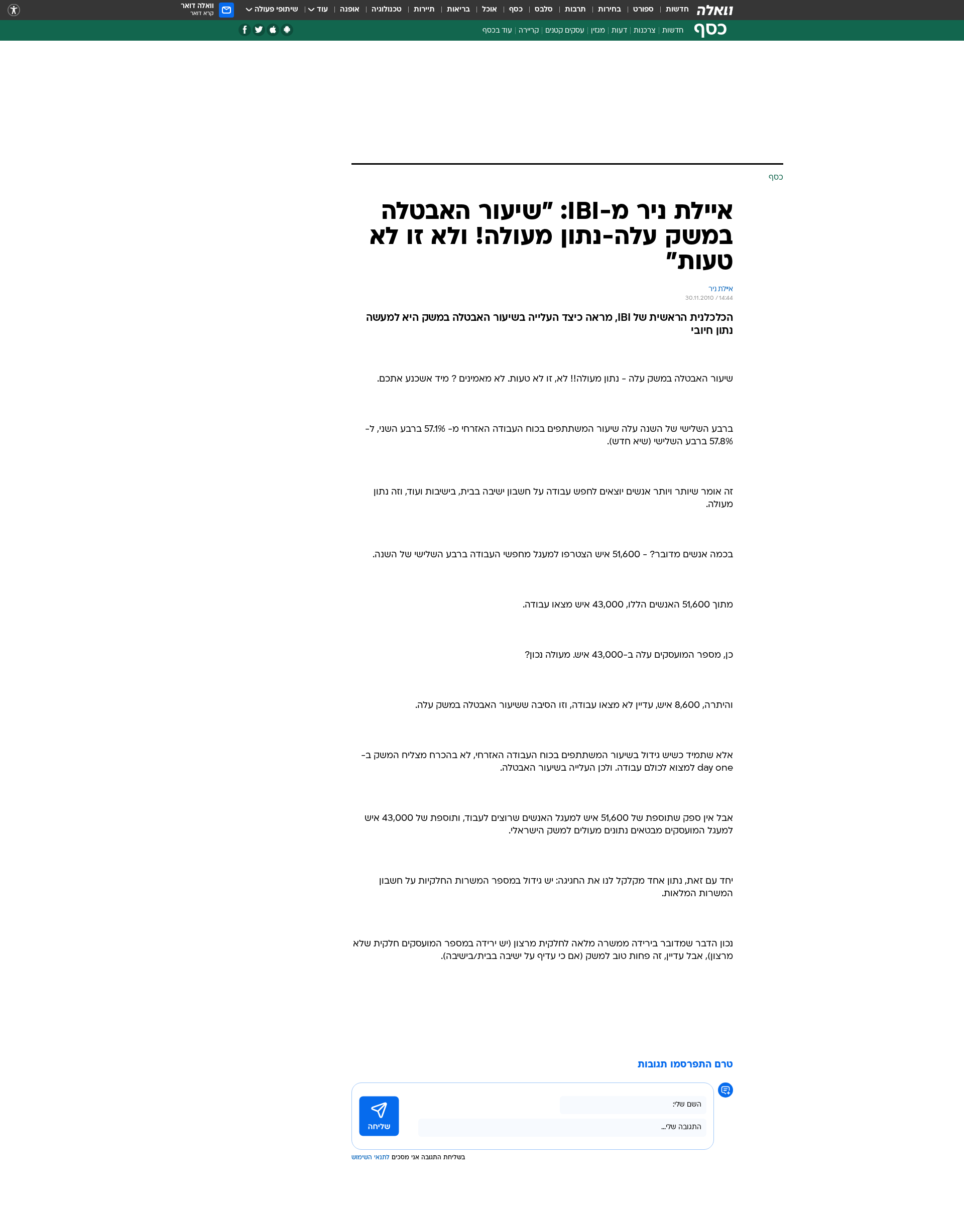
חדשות (677, 10)
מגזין (598, 31)
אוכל (489, 10)
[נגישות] (14, 10)
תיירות (424, 10)
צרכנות (645, 31)
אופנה (349, 10)
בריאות (458, 10)
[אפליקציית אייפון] (273, 30)
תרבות (575, 10)
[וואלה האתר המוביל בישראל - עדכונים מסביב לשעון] (715, 10)
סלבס (544, 10)
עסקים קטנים (564, 31)
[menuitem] (671, 10)
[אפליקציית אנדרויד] (287, 30)
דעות (619, 31)
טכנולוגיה (387, 10)
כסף (516, 10)
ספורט (643, 10)
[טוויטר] (259, 30)
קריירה (529, 31)
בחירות (609, 10)
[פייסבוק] (244, 30)
